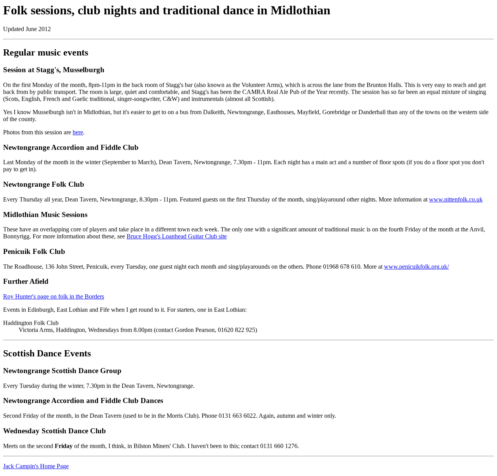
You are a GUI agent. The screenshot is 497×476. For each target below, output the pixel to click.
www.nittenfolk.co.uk (456, 199)
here (78, 132)
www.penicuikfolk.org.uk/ (416, 266)
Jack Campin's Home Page (36, 466)
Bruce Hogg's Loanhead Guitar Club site (177, 236)
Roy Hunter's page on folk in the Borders (53, 296)
